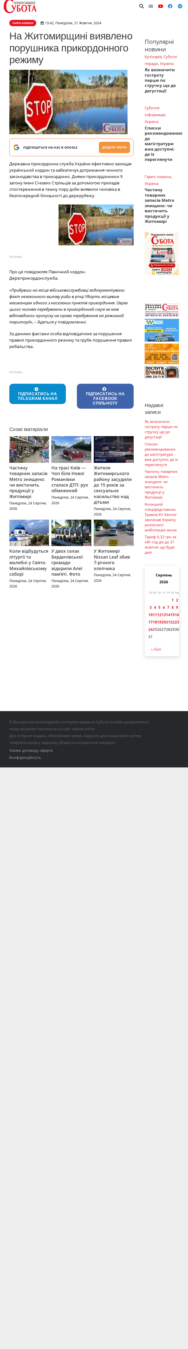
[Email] (150, 6)
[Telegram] (180, 6)
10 (150, 614)
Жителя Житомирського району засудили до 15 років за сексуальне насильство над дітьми (113, 485)
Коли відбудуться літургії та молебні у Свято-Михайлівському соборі (28, 562)
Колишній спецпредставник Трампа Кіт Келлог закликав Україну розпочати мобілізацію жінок (161, 517)
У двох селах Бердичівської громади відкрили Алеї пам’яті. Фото (67, 562)
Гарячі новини (158, 176)
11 (155, 614)
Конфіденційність (25, 757)
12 (159, 614)
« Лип (156, 649)
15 (172, 614)
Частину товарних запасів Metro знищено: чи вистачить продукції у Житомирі (28, 482)
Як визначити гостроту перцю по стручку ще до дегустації (160, 80)
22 (172, 622)
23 (177, 622)
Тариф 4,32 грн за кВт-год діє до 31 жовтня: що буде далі (160, 544)
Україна (167, 63)
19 (159, 622)
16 (177, 614)
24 (150, 629)
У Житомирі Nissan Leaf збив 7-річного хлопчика (112, 559)
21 (168, 622)
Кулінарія (153, 56)
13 (164, 614)
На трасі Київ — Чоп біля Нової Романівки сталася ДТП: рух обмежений (69, 479)
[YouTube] (160, 6)
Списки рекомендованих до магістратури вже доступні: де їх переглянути (163, 143)
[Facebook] (170, 6)
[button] (142, 6)
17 (150, 622)
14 (168, 614)
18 (155, 622)
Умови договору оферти (31, 750)
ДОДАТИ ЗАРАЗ (114, 147)
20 (164, 622)
